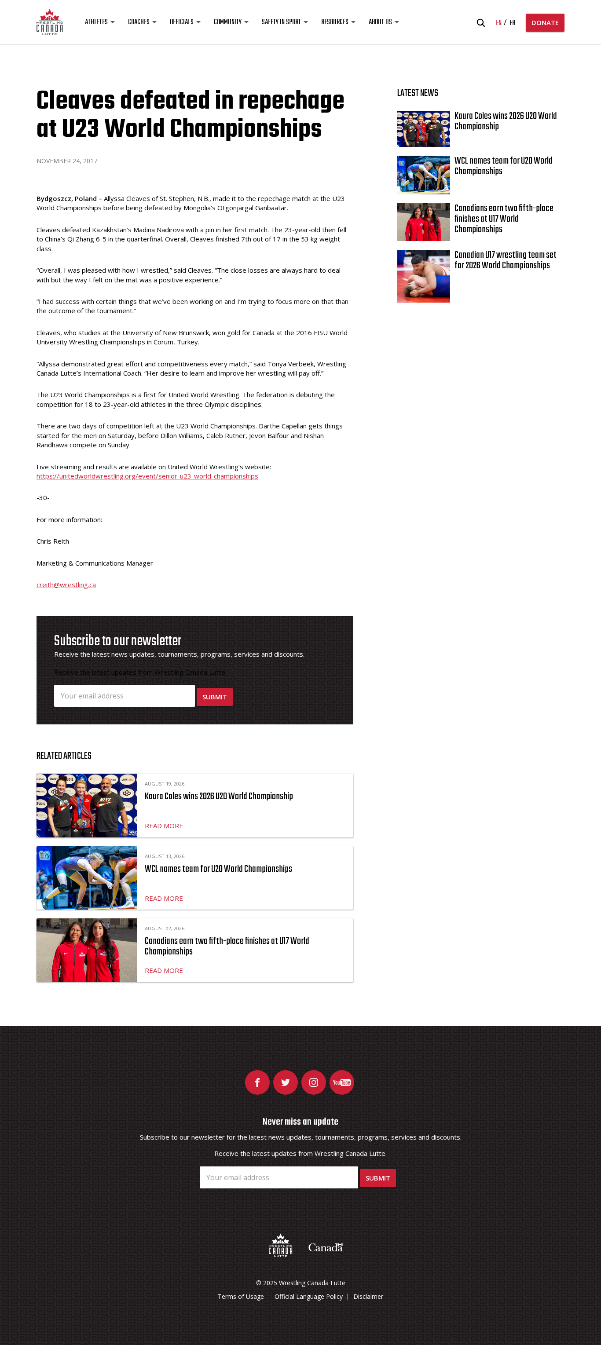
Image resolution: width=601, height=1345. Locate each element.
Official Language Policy (309, 1296)
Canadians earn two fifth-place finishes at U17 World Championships (227, 946)
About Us (380, 22)
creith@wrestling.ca (66, 584)
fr (512, 23)
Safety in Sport (281, 22)
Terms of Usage (241, 1296)
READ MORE (164, 825)
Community (228, 22)
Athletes (96, 22)
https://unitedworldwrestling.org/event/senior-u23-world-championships (147, 475)
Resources (334, 22)
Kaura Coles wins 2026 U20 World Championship (219, 796)
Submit (214, 696)
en (499, 23)
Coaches (139, 22)
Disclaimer (368, 1296)
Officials (182, 22)
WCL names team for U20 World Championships (218, 869)
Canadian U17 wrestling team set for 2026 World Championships (505, 260)
